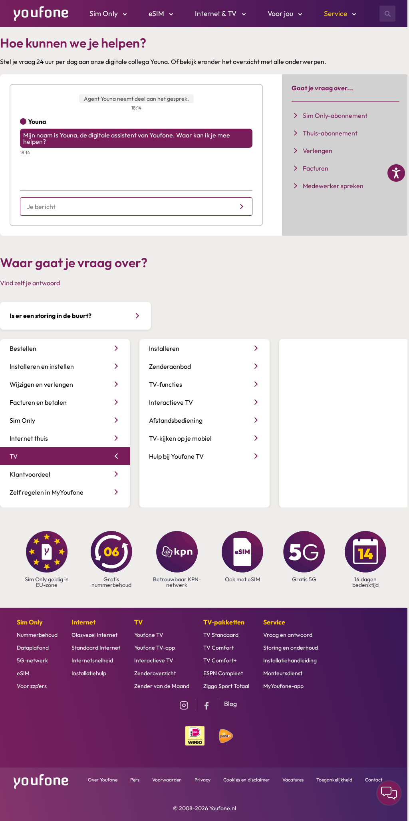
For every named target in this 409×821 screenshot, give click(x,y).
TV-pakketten (223, 622)
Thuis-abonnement (330, 133)
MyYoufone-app (283, 686)
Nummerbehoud (37, 634)
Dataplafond (33, 647)
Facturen (315, 168)
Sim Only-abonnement (335, 115)
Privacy (202, 780)
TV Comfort (218, 647)
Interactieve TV (153, 660)
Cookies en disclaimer (246, 780)
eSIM (23, 673)
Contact (373, 780)
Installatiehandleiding (290, 660)
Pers (134, 780)
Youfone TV (148, 634)
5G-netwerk (32, 660)
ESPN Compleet (223, 673)
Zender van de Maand (161, 686)
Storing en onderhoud (290, 647)
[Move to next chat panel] (389, 793)
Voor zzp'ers (32, 686)
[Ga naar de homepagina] (41, 13)
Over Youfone (102, 780)
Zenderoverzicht (155, 673)
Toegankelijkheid (334, 780)
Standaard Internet (95, 647)
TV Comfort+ (220, 660)
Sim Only (30, 622)
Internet (83, 622)
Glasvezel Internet (94, 634)
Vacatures (293, 780)
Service (274, 622)
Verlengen (317, 151)
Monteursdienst (282, 673)
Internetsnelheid (92, 660)
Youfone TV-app (154, 647)
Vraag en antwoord (287, 634)
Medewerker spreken (333, 186)
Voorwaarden (167, 780)
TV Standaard (220, 634)
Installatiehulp (88, 673)
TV (138, 622)
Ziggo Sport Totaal (226, 686)
